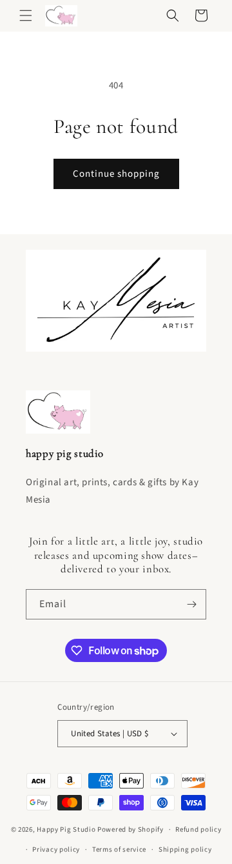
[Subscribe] (191, 604)
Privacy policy (56, 849)
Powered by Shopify (130, 829)
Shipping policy (185, 849)
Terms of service (119, 849)
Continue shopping (116, 174)
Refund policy (198, 829)
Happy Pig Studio (66, 829)
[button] (26, 15)
